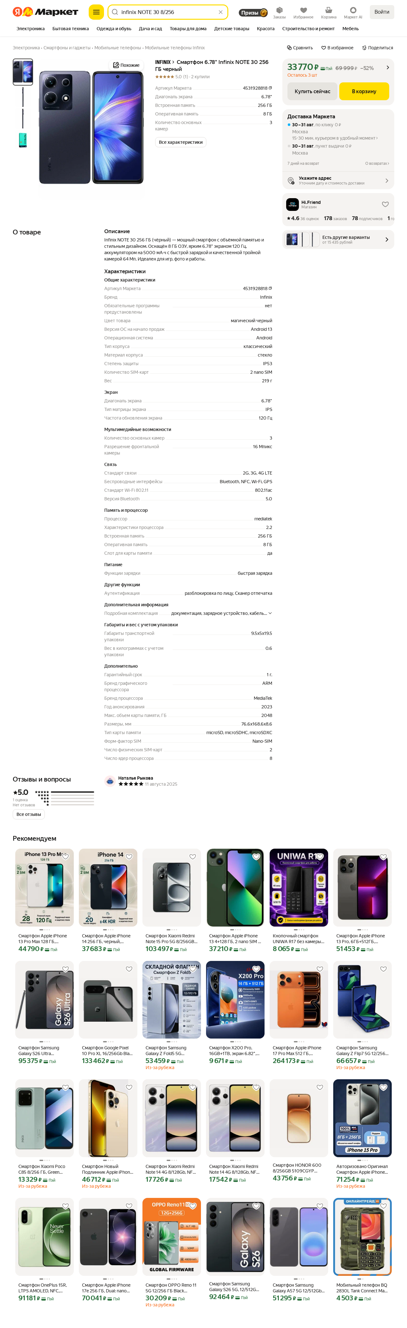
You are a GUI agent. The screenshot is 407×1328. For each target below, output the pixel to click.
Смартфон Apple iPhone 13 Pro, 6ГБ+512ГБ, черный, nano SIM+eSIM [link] (360, 938)
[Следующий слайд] (134, 129)
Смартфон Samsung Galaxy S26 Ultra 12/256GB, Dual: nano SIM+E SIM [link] (39, 1050)
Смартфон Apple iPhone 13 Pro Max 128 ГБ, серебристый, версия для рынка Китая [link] (42, 938)
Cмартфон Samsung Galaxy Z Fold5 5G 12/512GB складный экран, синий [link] (166, 1050)
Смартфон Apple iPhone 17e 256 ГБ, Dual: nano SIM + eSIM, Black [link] (106, 1288)
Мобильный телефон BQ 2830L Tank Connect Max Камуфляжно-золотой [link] (361, 1288)
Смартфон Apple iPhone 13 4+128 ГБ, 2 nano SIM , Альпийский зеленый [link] (234, 938)
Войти (382, 12)
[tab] (31, 29)
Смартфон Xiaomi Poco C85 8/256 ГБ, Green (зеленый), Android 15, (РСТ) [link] (41, 1169)
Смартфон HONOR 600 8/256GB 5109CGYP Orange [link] (297, 1168)
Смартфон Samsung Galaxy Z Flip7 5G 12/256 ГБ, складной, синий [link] (360, 1050)
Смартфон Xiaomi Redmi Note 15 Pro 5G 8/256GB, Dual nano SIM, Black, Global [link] (170, 938)
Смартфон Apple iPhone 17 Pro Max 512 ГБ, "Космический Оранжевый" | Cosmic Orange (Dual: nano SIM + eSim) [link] (298, 1050)
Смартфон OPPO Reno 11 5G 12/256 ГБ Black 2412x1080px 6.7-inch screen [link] (171, 1288)
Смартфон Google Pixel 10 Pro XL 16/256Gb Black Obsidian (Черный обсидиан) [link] (108, 1050)
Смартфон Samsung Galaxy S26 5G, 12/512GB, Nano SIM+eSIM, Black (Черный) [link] (234, 1286)
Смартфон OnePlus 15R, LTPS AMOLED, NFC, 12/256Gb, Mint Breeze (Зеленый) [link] (42, 1288)
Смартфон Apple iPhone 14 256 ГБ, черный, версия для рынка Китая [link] (107, 938)
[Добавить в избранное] (65, 856)
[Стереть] (220, 12)
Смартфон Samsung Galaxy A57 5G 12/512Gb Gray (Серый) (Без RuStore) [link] (297, 1288)
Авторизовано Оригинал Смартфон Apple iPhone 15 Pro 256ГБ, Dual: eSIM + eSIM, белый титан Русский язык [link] (362, 1169)
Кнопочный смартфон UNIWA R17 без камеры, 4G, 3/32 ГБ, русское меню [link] (297, 938)
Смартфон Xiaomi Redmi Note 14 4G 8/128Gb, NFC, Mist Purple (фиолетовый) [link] (171, 1169)
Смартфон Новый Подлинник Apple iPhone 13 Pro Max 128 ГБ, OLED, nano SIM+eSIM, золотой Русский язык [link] (107, 1169)
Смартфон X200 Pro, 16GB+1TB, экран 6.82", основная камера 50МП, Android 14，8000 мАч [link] (234, 1050)
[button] (180, 142)
